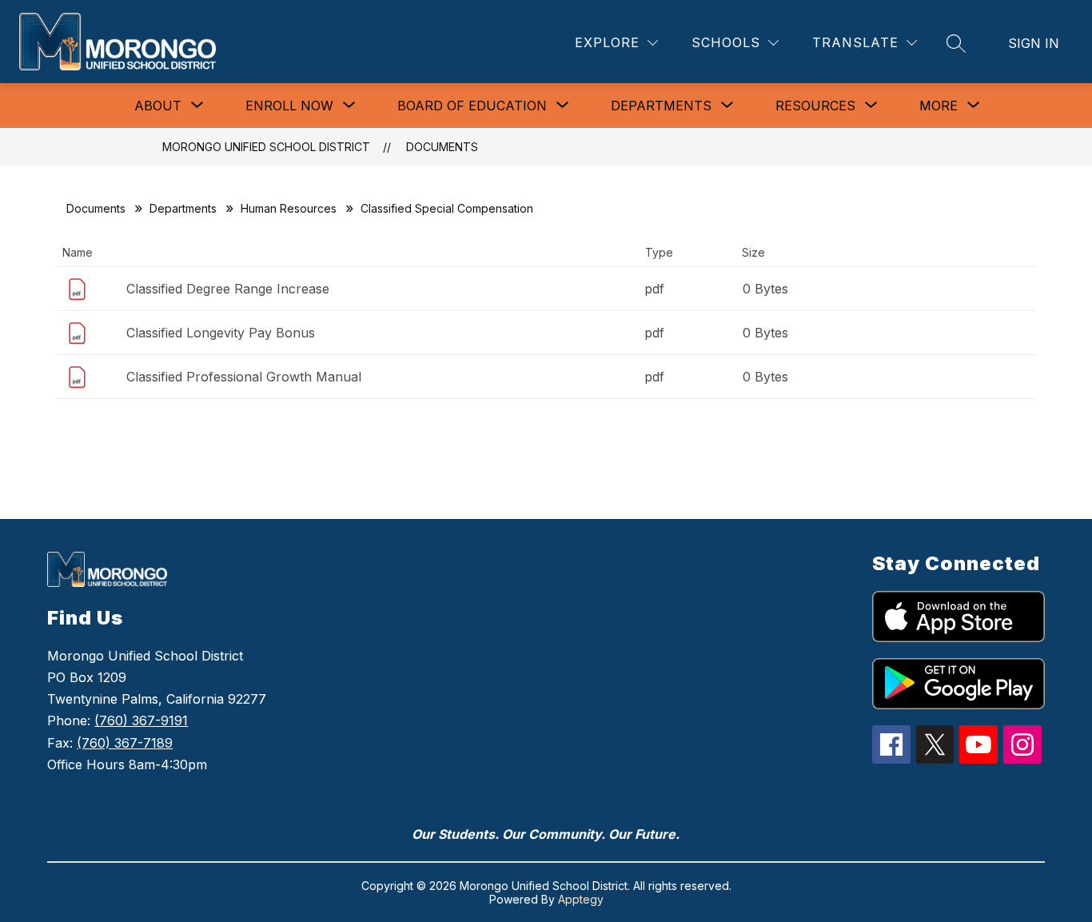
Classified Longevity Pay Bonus (220, 333)
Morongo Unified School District (266, 147)
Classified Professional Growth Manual (243, 377)
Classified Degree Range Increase (227, 289)
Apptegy (581, 899)
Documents (442, 147)
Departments (183, 208)
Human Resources (289, 208)
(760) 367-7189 (125, 743)
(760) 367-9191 (141, 720)
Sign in (1033, 43)
